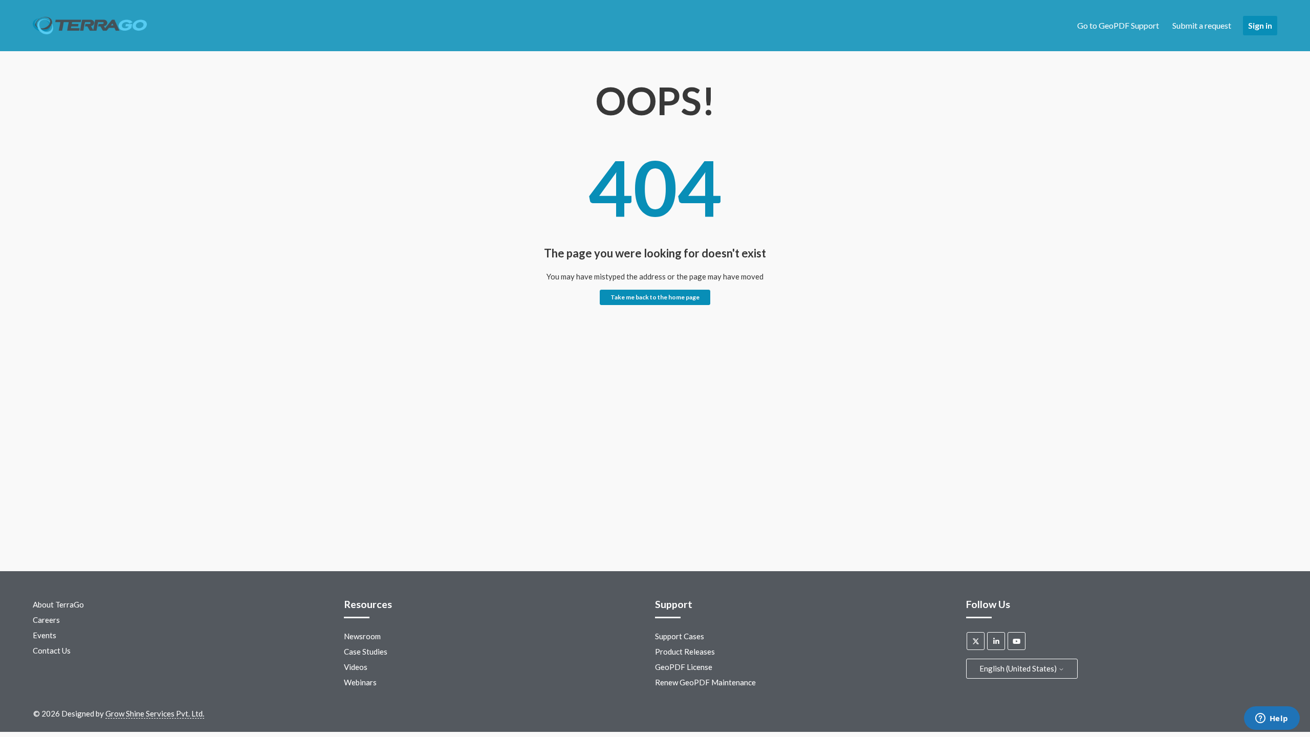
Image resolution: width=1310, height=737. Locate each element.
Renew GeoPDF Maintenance (705, 682)
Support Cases (679, 636)
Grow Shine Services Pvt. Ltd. (154, 713)
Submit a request (1201, 25)
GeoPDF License (683, 666)
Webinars (360, 682)
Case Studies (365, 651)
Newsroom (362, 636)
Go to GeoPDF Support (1118, 25)
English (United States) (1018, 668)
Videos (355, 666)
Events (44, 635)
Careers (46, 619)
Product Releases (685, 651)
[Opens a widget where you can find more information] (1271, 719)
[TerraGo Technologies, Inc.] (90, 26)
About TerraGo (58, 604)
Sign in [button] (1260, 25)
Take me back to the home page (655, 297)
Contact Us (52, 650)
